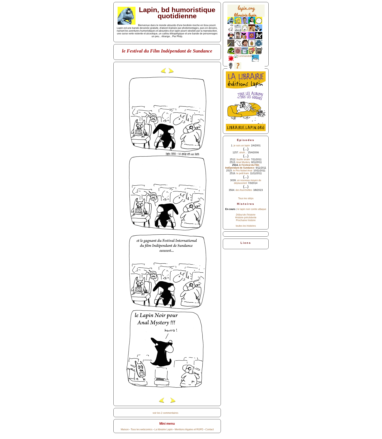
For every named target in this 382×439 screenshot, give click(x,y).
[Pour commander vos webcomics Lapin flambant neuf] (246, 16)
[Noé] (230, 45)
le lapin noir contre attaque (251, 209)
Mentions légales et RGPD (189, 429)
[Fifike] (230, 30)
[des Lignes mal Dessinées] (244, 30)
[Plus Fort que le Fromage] (251, 53)
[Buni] (258, 30)
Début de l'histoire (245, 214)
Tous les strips (245, 198)
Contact (209, 429)
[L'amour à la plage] (251, 45)
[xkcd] (237, 30)
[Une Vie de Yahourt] (244, 53)
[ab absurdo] (258, 23)
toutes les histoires (246, 225)
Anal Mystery (243, 162)
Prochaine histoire (246, 220)
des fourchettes (244, 190)
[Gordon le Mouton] (237, 45)
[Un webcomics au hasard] (237, 68)
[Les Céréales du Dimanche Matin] (244, 23)
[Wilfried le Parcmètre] (230, 68)
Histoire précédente (245, 217)
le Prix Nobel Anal (242, 170)
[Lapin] (230, 23)
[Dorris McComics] (251, 38)
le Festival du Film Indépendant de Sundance (242, 166)
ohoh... (243, 152)
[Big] (251, 30)
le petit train (242, 173)
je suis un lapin (242, 145)
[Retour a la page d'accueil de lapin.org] (246, 12)
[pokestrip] (230, 38)
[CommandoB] (243, 56)
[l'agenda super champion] (255, 60)
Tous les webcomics (141, 429)
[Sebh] (251, 23)
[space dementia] (258, 38)
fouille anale (243, 159)
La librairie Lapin (163, 429)
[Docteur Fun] (244, 38)
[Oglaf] (237, 23)
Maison (125, 429)
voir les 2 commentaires (165, 413)
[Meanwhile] (258, 45)
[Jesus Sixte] (237, 38)
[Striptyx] (244, 45)
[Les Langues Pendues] (230, 53)
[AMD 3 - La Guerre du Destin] (258, 53)
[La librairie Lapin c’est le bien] (246, 130)
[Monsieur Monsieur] (230, 60)
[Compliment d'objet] (237, 53)
